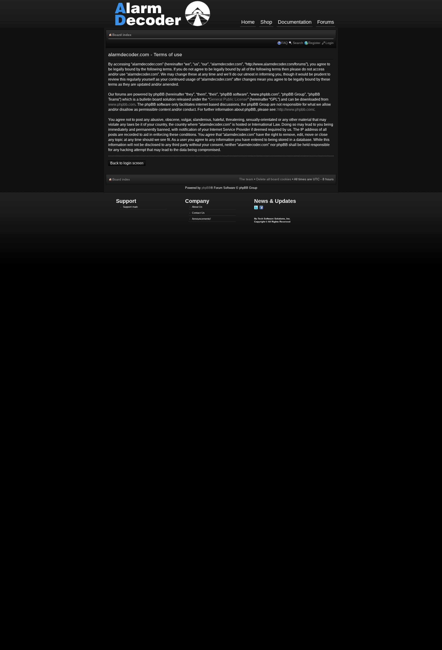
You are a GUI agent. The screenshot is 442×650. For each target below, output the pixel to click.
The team (246, 179)
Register (314, 43)
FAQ (284, 43)
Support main (130, 206)
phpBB (206, 187)
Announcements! (201, 218)
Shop (266, 22)
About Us (197, 206)
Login (330, 43)
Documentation (294, 22)
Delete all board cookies (273, 179)
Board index (121, 35)
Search (298, 43)
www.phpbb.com (121, 104)
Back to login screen (126, 163)
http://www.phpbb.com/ (295, 109)
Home (248, 22)
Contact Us (198, 212)
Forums (325, 22)
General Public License (228, 99)
